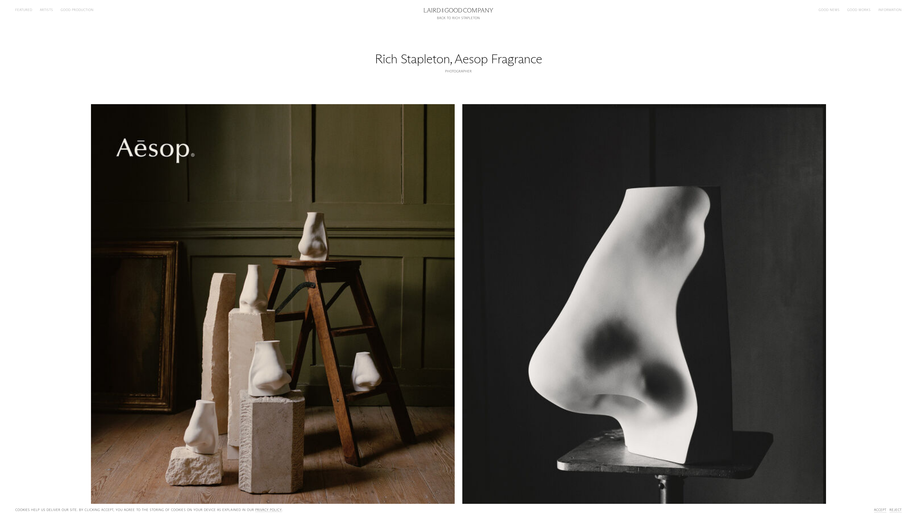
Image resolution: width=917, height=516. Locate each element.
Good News (829, 10)
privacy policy (268, 510)
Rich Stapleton (412, 59)
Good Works (858, 10)
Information (890, 10)
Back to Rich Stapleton (458, 18)
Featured (23, 10)
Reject (896, 510)
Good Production (77, 10)
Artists (46, 10)
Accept (880, 510)
